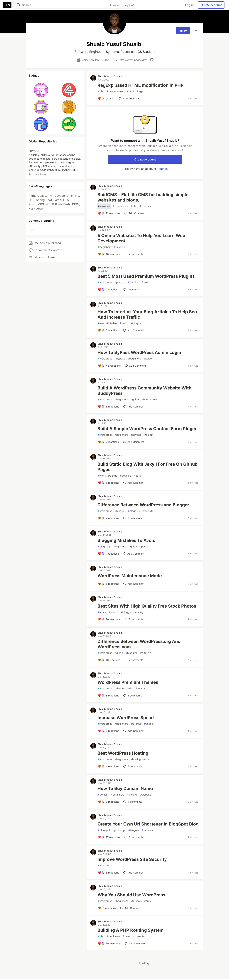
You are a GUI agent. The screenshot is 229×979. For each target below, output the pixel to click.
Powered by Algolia (121, 5)
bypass (120, 358)
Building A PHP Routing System (131, 930)
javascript (119, 830)
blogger (120, 510)
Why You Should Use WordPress (131, 894)
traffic (124, 323)
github (112, 475)
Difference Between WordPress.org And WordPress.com (139, 644)
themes (120, 688)
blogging (134, 510)
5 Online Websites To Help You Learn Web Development (141, 238)
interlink (111, 323)
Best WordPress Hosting (123, 753)
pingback (137, 323)
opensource (120, 206)
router (141, 936)
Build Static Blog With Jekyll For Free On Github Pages (148, 467)
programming (115, 91)
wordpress (105, 282)
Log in (189, 5)
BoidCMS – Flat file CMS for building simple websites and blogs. (143, 197)
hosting (136, 759)
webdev (145, 206)
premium (133, 282)
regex (140, 91)
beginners (104, 246)
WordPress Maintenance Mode (130, 575)
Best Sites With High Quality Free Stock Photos (147, 606)
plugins (120, 282)
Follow (183, 30)
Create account (211, 5)
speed (148, 723)
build (137, 475)
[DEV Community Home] (7, 5)
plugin (148, 434)
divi (130, 688)
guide (147, 358)
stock (102, 612)
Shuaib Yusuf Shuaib (110, 76)
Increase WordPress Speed (126, 717)
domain (103, 794)
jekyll (102, 475)
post (143, 546)
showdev (104, 206)
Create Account (145, 159)
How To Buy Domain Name (125, 788)
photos (113, 612)
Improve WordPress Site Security (132, 859)
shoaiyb (140, 612)
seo (101, 323)
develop (119, 246)
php (101, 91)
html (130, 91)
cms (147, 900)
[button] (41, 90)
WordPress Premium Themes (128, 682)
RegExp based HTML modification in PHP (141, 85)
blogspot (104, 830)
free (145, 282)
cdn (146, 759)
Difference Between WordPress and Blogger (143, 504)
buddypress (149, 399)
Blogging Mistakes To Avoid (126, 540)
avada (140, 688)
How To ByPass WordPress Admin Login (139, 352)
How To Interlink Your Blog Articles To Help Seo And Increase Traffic (147, 314)
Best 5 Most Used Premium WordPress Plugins (146, 276)
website (148, 510)
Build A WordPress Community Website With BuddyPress (144, 390)
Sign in (163, 168)
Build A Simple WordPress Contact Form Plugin (147, 428)
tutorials (145, 652)
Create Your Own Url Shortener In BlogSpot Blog (148, 824)
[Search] (18, 5)
